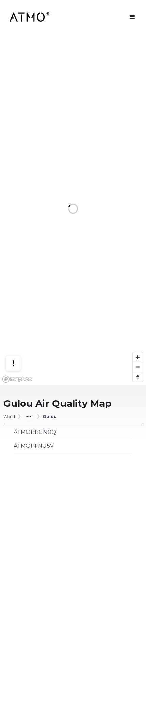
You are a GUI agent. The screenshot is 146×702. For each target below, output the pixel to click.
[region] (73, 209)
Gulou (50, 416)
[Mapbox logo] (17, 379)
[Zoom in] (138, 357)
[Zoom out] (138, 367)
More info (20, 338)
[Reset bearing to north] (138, 377)
